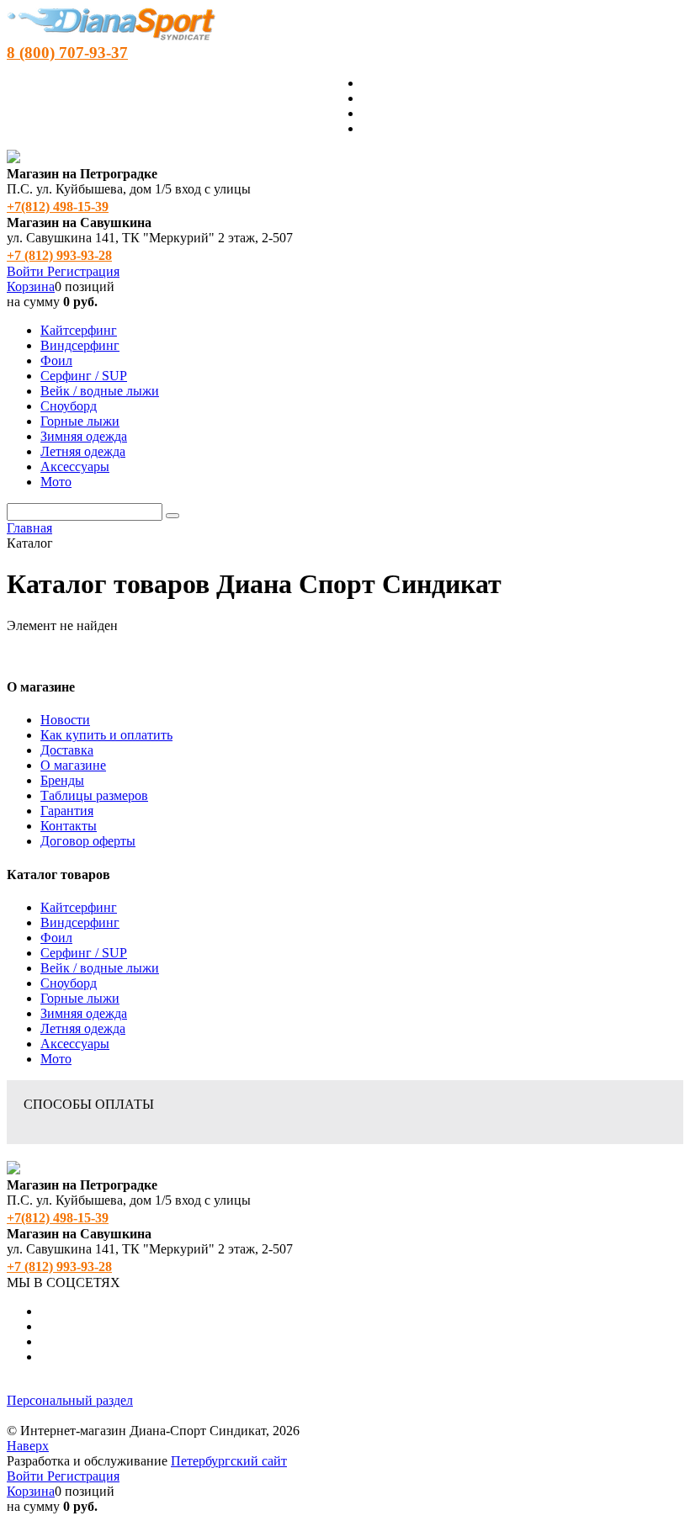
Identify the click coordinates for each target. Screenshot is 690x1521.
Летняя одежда (82, 1028)
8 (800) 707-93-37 (67, 52)
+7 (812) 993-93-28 (59, 255)
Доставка (66, 750)
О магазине (73, 765)
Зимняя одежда (83, 1013)
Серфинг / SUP (83, 953)
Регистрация (83, 271)
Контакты (68, 826)
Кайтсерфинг (78, 907)
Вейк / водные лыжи (99, 968)
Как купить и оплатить (106, 735)
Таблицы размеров (94, 795)
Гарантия (66, 810)
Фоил (56, 937)
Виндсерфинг (79, 922)
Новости (65, 720)
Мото (56, 1059)
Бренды (62, 780)
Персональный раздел (70, 1400)
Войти (27, 271)
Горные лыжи (79, 998)
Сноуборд (68, 983)
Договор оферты (87, 841)
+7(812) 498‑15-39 (58, 206)
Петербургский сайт (229, 1461)
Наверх (28, 1446)
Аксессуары (74, 1043)
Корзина (31, 286)
